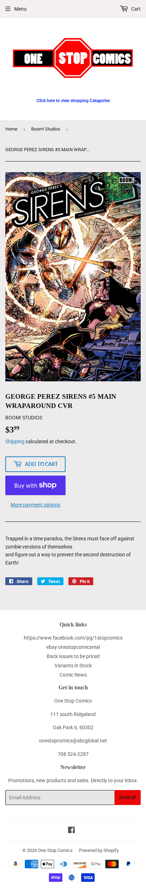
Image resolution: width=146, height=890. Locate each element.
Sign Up (127, 797)
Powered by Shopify (99, 850)
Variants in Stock (73, 665)
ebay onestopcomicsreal (73, 647)
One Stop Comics (55, 850)
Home (11, 129)
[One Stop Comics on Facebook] (71, 831)
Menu (20, 9)
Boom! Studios (45, 129)
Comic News (73, 675)
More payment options (35, 505)
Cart (135, 9)
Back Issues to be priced (73, 656)
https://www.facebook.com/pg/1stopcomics (73, 638)
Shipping (14, 441)
